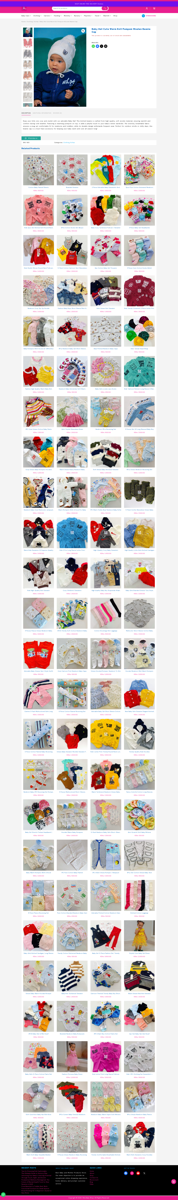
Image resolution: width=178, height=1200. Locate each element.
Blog (91, 1182)
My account (94, 1180)
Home (23, 21)
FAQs (92, 1184)
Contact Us (94, 1178)
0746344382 (151, 16)
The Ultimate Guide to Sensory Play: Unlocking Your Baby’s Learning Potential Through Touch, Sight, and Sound (36, 1175)
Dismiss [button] (100, 4)
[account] (146, 8)
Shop (92, 1175)
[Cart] (154, 8)
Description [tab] (26, 113)
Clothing (30, 21)
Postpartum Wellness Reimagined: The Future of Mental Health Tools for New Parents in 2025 (35, 1182)
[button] (83, 31)
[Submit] (105, 8)
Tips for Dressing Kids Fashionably (34, 1171)
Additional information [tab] (42, 113)
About (92, 1173)
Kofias (36, 21)
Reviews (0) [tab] (57, 113)
